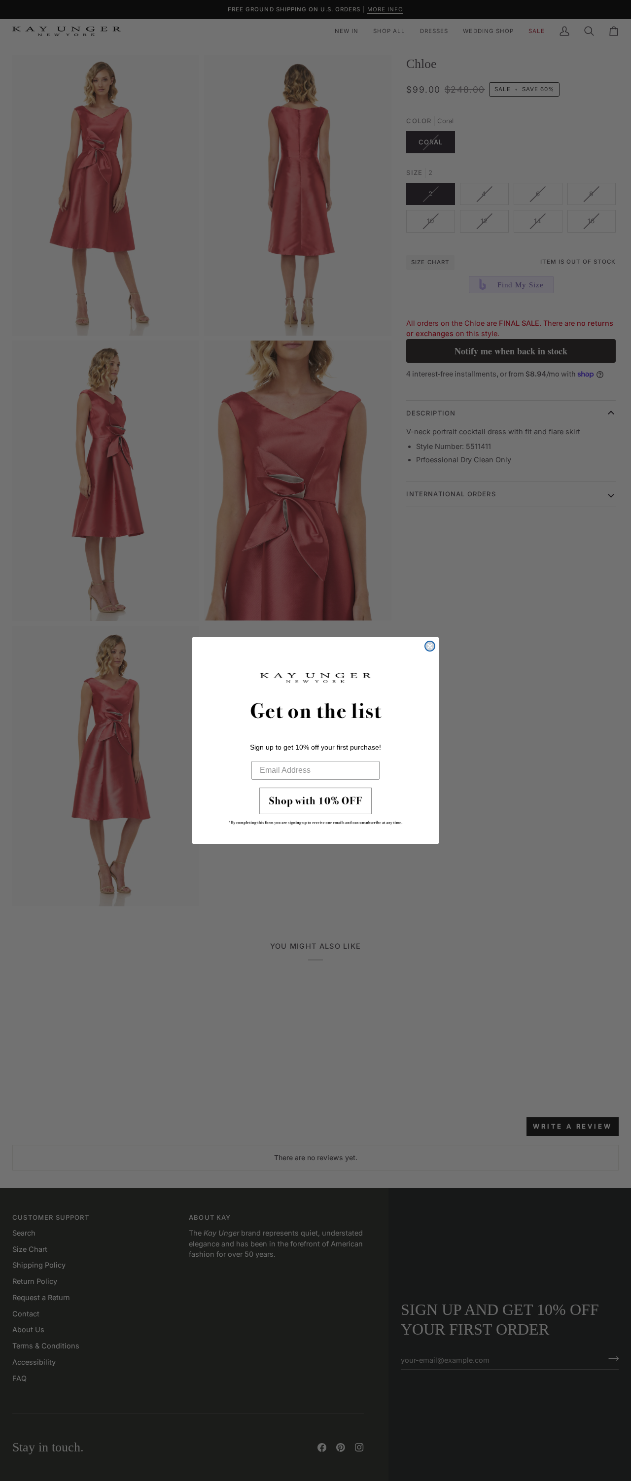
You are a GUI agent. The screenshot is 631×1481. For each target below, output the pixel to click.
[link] (315, 809)
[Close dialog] (430, 646)
